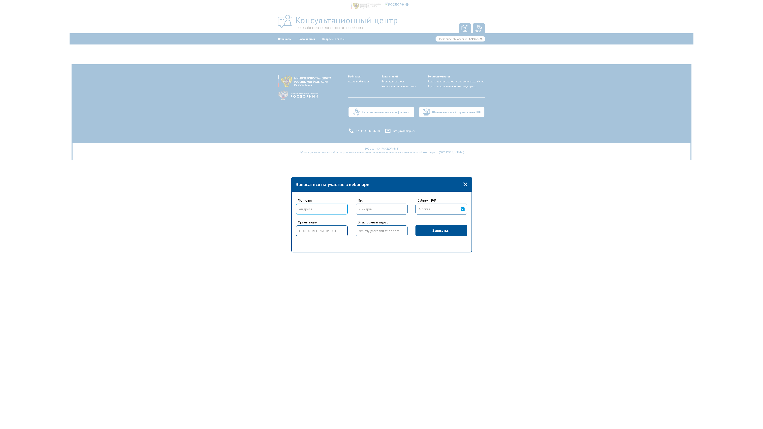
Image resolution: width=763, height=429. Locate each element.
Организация (308, 222)
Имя (361, 200)
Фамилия (305, 200)
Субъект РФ (426, 200)
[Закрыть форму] (465, 184)
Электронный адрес (373, 222)
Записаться (441, 230)
